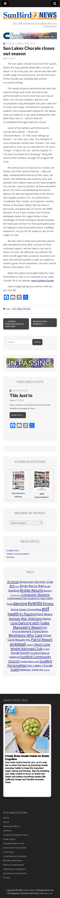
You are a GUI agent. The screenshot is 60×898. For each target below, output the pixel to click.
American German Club (36, 582)
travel (15, 669)
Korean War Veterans (25, 618)
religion (30, 644)
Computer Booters (35, 594)
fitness (48, 603)
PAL (28, 640)
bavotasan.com (45, 893)
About (6, 822)
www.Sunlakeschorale (42, 280)
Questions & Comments (14, 873)
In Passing (28, 614)
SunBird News (29, 890)
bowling (13, 590)
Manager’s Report (28, 627)
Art (12, 586)
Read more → (18, 415)
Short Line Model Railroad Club (30, 646)
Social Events (20, 653)
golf (45, 609)
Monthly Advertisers (13, 860)
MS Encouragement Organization (30, 629)
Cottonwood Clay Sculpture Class (26, 598)
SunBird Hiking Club (29, 661)
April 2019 (29, 43)
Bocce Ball (36, 586)
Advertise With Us (11, 826)
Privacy (6, 877)
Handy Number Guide (13, 843)
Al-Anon (13, 581)
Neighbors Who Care (25, 635)
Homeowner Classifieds (14, 847)
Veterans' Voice (29, 669)
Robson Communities (13, 864)
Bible (17, 586)
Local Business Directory (15, 856)
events (35, 603)
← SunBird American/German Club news (14, 324)
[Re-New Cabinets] (30, 35)
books (47, 586)
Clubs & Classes (14, 43)
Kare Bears (44, 614)
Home (6, 817)
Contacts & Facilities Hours (16, 834)
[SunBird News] (30, 13)
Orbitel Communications (17, 554)
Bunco (48, 590)
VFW (41, 669)
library (47, 619)
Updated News (20, 390)
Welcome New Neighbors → (40, 322)
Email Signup (9, 839)
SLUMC (46, 649)
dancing (20, 603)
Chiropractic (15, 595)
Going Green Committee (26, 609)
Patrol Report (41, 639)
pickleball (18, 644)
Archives (10, 557)
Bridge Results (31, 590)
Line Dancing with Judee (30, 623)
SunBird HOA (12, 550)
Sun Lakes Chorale (21, 309)
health (13, 613)
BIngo (24, 586)
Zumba (47, 670)
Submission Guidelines (14, 869)
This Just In (21, 395)
